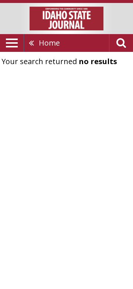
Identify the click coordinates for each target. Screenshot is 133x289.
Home (49, 43)
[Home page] (66, 18)
